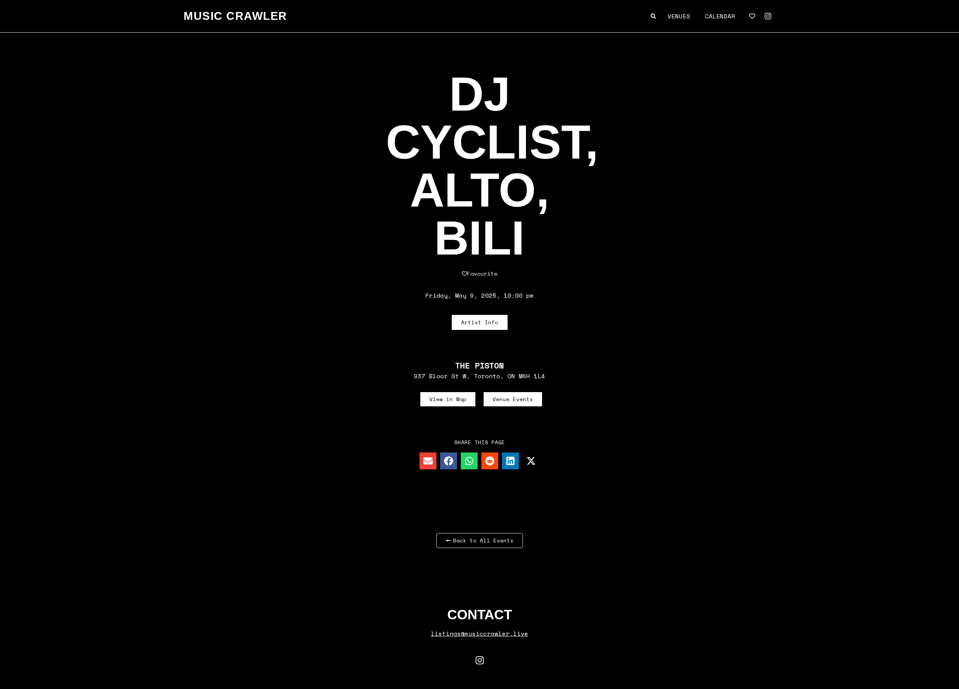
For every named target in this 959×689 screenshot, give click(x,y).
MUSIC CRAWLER (235, 16)
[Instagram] (767, 16)
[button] (428, 460)
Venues (679, 16)
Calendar (720, 16)
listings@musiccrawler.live (479, 633)
